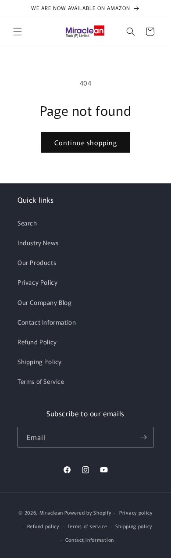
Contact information (89, 539)
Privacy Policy (37, 282)
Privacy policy (136, 512)
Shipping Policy (40, 361)
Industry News (38, 242)
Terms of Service (41, 381)
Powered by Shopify (87, 512)
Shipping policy (133, 525)
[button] (17, 31)
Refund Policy (37, 341)
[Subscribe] (143, 437)
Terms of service (87, 525)
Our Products (37, 262)
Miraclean (51, 512)
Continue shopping (85, 142)
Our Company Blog (45, 302)
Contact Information (47, 322)
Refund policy (43, 525)
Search (27, 222)
